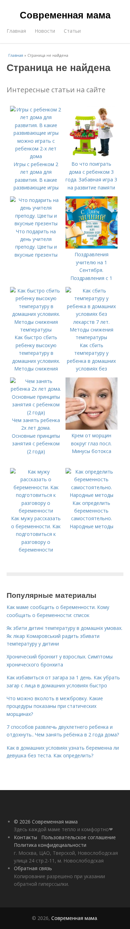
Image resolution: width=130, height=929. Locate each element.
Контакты (25, 837)
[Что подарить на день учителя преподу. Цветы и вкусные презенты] (36, 223)
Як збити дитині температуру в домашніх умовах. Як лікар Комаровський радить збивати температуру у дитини (64, 636)
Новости (45, 31)
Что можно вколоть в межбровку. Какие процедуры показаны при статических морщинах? (55, 706)
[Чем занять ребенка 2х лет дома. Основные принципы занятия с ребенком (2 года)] (36, 412)
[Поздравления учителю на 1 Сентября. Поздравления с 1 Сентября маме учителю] (92, 246)
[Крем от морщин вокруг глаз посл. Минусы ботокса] (92, 427)
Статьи (72, 31)
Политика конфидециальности (50, 845)
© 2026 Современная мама (46, 821)
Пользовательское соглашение (78, 837)
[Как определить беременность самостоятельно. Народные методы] (92, 495)
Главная (16, 31)
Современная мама (65, 14)
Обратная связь (33, 868)
